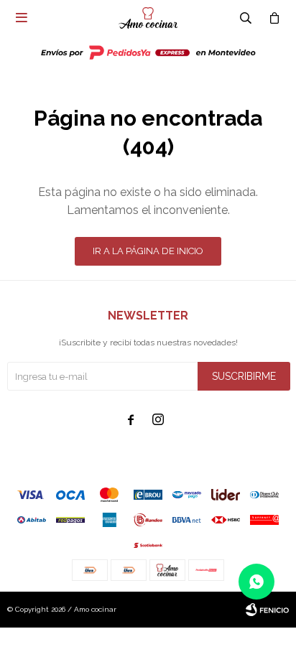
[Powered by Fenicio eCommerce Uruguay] (267, 609)
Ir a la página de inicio (148, 251)
